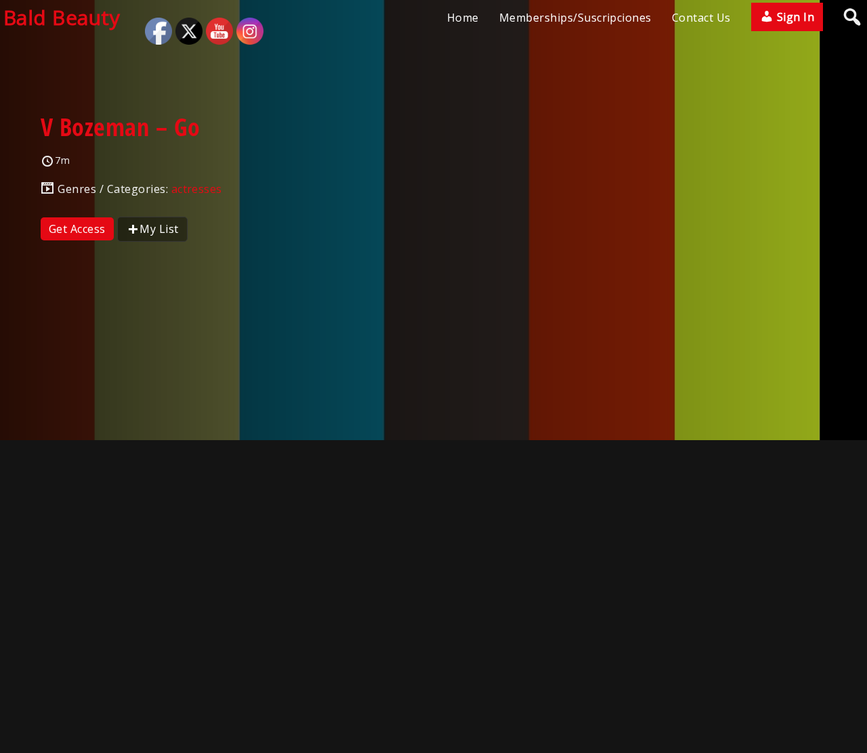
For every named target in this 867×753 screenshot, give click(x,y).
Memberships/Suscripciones (575, 17)
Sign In (794, 16)
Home (463, 17)
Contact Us (701, 17)
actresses (196, 188)
